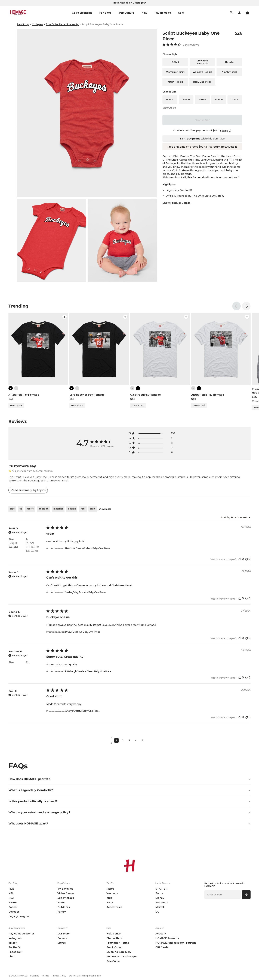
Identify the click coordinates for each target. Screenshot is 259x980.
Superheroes (65, 897)
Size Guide (169, 107)
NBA (11, 897)
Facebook (14, 952)
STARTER (161, 888)
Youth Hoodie (175, 82)
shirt (92, 508)
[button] (247, 13)
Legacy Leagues (18, 916)
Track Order (114, 947)
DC (157, 911)
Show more (104, 509)
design (72, 508)
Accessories (114, 907)
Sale (181, 12)
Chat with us (114, 938)
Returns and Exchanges (121, 956)
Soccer (12, 907)
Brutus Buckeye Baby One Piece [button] (82, 631)
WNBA (12, 902)
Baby (109, 902)
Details (232, 146)
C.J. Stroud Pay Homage (145, 394)
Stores (61, 942)
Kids (109, 897)
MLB (11, 888)
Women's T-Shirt (175, 72)
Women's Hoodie (202, 72)
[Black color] (10, 388)
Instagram (14, 938)
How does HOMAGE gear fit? (29, 779)
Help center (113, 933)
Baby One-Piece (202, 82)
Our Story (63, 933)
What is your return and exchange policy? (39, 812)
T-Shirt (175, 62)
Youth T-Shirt (229, 72)
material (58, 508)
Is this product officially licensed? (32, 801)
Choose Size (202, 120)
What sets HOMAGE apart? (28, 823)
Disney (159, 897)
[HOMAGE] (17, 12)
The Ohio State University (62, 24)
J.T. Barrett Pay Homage (23, 394)
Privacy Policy (59, 975)
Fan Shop (23, 24)
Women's (112, 893)
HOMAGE (22, 975)
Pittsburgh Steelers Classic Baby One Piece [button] (88, 671)
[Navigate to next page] (129, 743)
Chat (11, 956)
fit (21, 508)
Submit (246, 894)
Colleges (37, 24)
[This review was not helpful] (246, 559)
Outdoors (63, 907)
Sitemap (34, 975)
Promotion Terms (117, 942)
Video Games (65, 893)
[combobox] (236, 517)
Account (160, 933)
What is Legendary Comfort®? (30, 790)
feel (83, 508)
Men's (110, 888)
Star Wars (161, 902)
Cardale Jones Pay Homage (87, 394)
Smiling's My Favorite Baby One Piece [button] (85, 592)
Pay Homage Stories (21, 933)
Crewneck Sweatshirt (202, 62)
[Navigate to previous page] (129, 737)
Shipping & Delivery (118, 952)
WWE (61, 902)
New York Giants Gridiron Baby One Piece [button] (87, 548)
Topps (159, 893)
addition (43, 508)
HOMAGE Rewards (167, 938)
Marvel (159, 907)
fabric (30, 508)
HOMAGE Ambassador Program (175, 942)
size (12, 508)
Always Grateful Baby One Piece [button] (82, 711)
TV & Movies (65, 888)
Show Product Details (176, 202)
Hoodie (229, 62)
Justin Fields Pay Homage (207, 394)
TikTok (12, 942)
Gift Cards (161, 947)
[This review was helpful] (240, 559)
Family (61, 911)
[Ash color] (16, 388)
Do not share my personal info (85, 975)
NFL (11, 893)
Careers (62, 938)
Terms (45, 975)
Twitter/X (14, 947)
